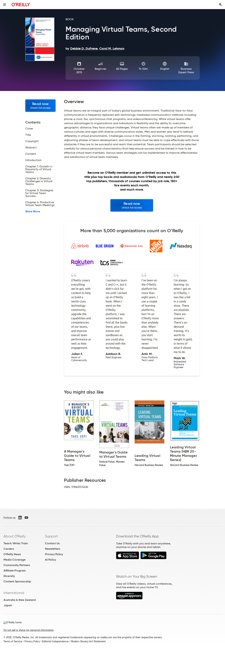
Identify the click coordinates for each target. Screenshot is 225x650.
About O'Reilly (15, 536)
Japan (8, 605)
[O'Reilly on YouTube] (26, 517)
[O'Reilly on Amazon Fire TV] (129, 598)
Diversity (9, 576)
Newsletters (52, 549)
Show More (32, 211)
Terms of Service (13, 641)
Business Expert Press (186, 70)
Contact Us (52, 543)
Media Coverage (14, 559)
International (14, 593)
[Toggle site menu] (4, 4)
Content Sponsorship (17, 581)
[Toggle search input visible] (220, 4)
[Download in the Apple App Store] (127, 558)
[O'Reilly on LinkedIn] (20, 517)
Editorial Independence (55, 641)
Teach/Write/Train (16, 543)
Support (51, 536)
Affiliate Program (15, 570)
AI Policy (50, 559)
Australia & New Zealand (20, 600)
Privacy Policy (54, 554)
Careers (9, 549)
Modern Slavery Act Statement (88, 641)
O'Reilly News (12, 554)
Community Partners (17, 565)
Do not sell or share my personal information (29, 630)
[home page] (21, 4)
